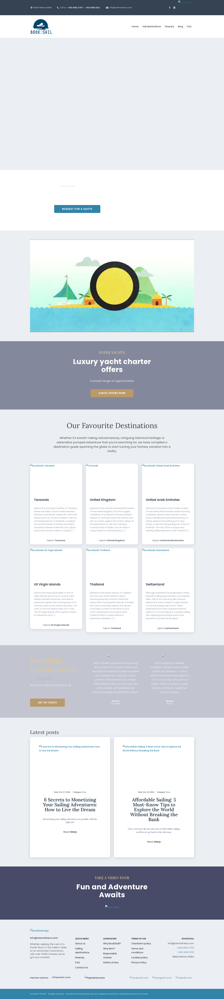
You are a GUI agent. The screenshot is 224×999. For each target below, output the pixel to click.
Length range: (97, 35)
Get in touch (47, 702)
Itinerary (79, 957)
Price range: (145, 35)
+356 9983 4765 (75, 7)
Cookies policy (139, 957)
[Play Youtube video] (112, 286)
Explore (56, 540)
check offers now (112, 393)
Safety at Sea (110, 962)
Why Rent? (109, 948)
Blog (84, 792)
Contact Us (81, 967)
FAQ (77, 962)
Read (70, 831)
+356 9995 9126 (92, 7)
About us (80, 943)
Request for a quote (77, 209)
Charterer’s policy (141, 943)
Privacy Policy (138, 962)
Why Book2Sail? (112, 943)
